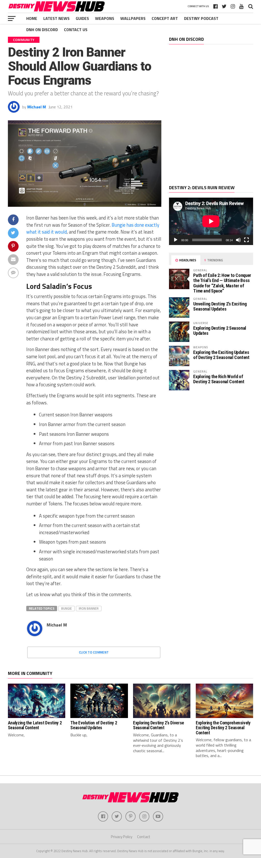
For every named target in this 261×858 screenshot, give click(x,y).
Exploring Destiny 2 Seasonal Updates (219, 330)
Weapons (104, 18)
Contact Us (75, 30)
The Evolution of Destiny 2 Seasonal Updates (93, 725)
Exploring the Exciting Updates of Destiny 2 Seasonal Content (221, 355)
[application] (211, 221)
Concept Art (165, 18)
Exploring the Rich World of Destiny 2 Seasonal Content (218, 379)
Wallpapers (133, 18)
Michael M (36, 107)
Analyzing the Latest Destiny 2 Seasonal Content (35, 725)
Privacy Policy (121, 837)
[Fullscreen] (246, 239)
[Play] (175, 239)
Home (31, 18)
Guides (82, 18)
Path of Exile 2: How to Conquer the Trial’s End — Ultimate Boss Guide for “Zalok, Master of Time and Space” (222, 283)
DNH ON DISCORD (42, 30)
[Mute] (238, 239)
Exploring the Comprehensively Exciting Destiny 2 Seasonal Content (223, 727)
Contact (143, 837)
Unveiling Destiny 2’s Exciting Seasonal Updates (219, 306)
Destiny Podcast (201, 18)
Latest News (56, 18)
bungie (66, 608)
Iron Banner (89, 608)
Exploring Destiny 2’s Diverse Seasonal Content (158, 725)
